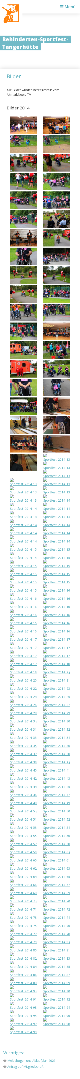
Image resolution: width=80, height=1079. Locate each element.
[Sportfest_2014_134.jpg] (56, 476)
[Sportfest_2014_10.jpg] (56, 133)
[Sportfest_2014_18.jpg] (56, 664)
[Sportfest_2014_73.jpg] (23, 917)
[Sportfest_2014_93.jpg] (23, 1007)
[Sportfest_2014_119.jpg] (23, 339)
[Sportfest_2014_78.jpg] (56, 934)
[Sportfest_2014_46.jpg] (23, 795)
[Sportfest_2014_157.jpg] (23, 582)
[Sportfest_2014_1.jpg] (23, 133)
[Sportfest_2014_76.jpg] (56, 926)
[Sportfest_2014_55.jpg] (23, 836)
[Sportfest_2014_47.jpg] (56, 795)
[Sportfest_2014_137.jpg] (23, 492)
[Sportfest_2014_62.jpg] (23, 868)
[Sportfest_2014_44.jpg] (23, 787)
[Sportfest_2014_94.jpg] (56, 1007)
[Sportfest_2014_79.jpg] (23, 942)
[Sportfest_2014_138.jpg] (56, 492)
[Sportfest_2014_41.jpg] (56, 770)
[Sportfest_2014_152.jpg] (56, 558)
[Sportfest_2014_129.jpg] (56, 432)
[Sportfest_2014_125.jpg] (56, 395)
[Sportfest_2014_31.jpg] (23, 729)
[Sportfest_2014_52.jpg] (56, 819)
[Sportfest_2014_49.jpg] (56, 803)
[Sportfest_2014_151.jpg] (23, 558)
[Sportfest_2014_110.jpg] (56, 245)
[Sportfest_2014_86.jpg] (23, 975)
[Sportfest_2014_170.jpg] (56, 639)
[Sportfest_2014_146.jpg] (23, 533)
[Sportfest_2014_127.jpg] (56, 414)
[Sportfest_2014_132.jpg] (56, 459)
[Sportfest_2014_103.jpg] (56, 170)
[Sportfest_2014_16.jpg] (56, 590)
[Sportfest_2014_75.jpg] (23, 926)
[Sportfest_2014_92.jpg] (56, 999)
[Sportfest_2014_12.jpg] (56, 339)
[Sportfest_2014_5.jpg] (23, 811)
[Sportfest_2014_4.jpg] (56, 762)
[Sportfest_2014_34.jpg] (56, 737)
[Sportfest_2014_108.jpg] (23, 226)
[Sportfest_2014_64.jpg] (23, 877)
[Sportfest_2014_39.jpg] (23, 762)
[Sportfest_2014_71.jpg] (23, 909)
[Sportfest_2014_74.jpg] (56, 917)
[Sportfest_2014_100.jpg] (23, 151)
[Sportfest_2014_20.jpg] (23, 680)
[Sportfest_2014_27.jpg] (56, 705)
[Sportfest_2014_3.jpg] (23, 721)
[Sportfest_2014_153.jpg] (23, 566)
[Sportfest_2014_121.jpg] (56, 357)
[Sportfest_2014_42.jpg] (23, 778)
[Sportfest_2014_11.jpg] (23, 245)
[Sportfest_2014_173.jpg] (23, 656)
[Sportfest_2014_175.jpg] (23, 664)
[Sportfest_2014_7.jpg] (23, 901)
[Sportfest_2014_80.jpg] (23, 950)
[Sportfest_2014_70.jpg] (56, 901)
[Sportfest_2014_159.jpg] (23, 590)
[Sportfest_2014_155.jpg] (23, 574)
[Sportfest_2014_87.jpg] (56, 975)
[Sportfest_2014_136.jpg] (56, 484)
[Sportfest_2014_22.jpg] (23, 688)
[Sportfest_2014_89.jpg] (56, 983)
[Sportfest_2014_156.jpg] (56, 574)
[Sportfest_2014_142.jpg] (23, 517)
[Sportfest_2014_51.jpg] (23, 819)
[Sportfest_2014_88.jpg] (23, 983)
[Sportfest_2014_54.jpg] (56, 827)
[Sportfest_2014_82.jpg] (23, 958)
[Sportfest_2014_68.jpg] (23, 893)
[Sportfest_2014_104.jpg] (23, 189)
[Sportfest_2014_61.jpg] (56, 860)
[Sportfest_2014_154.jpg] (56, 566)
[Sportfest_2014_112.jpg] (56, 264)
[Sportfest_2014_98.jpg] (56, 1024)
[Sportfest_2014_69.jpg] (56, 893)
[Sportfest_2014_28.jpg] (23, 713)
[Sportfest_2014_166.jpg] (23, 623)
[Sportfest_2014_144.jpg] (23, 525)
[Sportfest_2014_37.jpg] (23, 754)
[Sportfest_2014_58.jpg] (56, 844)
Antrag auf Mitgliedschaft (25, 1066)
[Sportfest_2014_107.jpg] (56, 208)
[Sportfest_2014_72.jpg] (56, 909)
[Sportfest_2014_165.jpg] (56, 615)
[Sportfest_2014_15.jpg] (23, 549)
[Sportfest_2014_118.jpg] (56, 320)
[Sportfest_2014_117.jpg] (23, 320)
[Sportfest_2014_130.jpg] (56, 451)
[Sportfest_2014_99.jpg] (23, 1032)
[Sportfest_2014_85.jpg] (56, 966)
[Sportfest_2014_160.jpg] (23, 598)
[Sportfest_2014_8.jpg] (56, 942)
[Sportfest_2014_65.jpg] (56, 877)
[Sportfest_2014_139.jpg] (23, 500)
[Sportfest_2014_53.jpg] (23, 827)
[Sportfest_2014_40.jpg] (23, 770)
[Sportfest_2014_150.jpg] (56, 549)
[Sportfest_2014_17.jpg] (23, 639)
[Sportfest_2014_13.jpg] (23, 451)
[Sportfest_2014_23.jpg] (56, 688)
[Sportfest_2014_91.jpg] (23, 999)
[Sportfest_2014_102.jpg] (23, 170)
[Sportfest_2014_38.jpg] (56, 754)
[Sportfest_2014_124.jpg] (23, 395)
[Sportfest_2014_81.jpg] (56, 950)
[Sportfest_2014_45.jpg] (56, 787)
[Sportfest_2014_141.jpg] (56, 508)
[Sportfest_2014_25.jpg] (56, 697)
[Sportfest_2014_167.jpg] (56, 623)
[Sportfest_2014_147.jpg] (56, 533)
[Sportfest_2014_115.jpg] (23, 301)
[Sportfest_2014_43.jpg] (56, 778)
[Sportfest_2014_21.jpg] (56, 680)
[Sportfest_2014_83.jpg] (56, 958)
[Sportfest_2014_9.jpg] (23, 991)
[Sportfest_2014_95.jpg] (23, 1016)
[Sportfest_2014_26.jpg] (23, 705)
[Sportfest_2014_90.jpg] (56, 991)
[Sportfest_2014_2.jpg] (56, 672)
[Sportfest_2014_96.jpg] (56, 1016)
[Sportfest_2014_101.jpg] (56, 151)
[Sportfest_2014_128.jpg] (23, 432)
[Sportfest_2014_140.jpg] (23, 508)
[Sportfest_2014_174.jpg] (56, 656)
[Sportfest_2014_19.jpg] (23, 672)
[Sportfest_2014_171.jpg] (23, 647)
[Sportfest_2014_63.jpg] (56, 868)
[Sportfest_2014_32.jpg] (56, 729)
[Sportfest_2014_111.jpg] (23, 264)
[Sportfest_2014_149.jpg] (56, 541)
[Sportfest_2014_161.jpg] (56, 598)
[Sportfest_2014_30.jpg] (56, 721)
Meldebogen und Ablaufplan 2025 (31, 1060)
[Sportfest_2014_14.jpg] (56, 500)
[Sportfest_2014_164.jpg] (23, 615)
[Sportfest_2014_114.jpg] (56, 283)
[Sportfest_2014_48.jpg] (23, 803)
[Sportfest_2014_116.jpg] (56, 301)
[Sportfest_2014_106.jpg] (23, 208)
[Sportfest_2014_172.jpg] (56, 647)
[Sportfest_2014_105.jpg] (56, 189)
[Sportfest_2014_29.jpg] (56, 713)
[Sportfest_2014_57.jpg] (23, 844)
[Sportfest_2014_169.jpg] (56, 631)
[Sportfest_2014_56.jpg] (56, 836)
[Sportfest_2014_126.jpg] (23, 414)
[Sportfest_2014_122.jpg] (23, 376)
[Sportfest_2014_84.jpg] (23, 966)
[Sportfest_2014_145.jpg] (56, 525)
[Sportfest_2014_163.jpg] (56, 607)
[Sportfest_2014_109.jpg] (56, 226)
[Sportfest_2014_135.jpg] (23, 484)
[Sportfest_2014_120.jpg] (23, 357)
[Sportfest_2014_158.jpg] (56, 582)
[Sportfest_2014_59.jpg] (23, 852)
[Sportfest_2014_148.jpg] (23, 541)
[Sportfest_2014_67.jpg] (56, 885)
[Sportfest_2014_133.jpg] (56, 468)
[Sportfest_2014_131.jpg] (23, 470)
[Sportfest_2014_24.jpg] (23, 697)
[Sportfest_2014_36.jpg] (56, 746)
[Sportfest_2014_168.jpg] (23, 631)
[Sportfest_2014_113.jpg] (23, 283)
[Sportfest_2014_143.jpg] (56, 517)
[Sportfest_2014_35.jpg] (23, 746)
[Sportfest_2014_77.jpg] (23, 934)
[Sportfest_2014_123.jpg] (56, 376)
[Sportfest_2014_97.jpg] (23, 1024)
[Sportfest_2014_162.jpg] (23, 607)
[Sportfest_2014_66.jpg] (23, 885)
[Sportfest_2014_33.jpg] (23, 737)
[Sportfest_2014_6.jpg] (56, 852)
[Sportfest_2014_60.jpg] (23, 860)
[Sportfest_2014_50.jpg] (56, 811)
